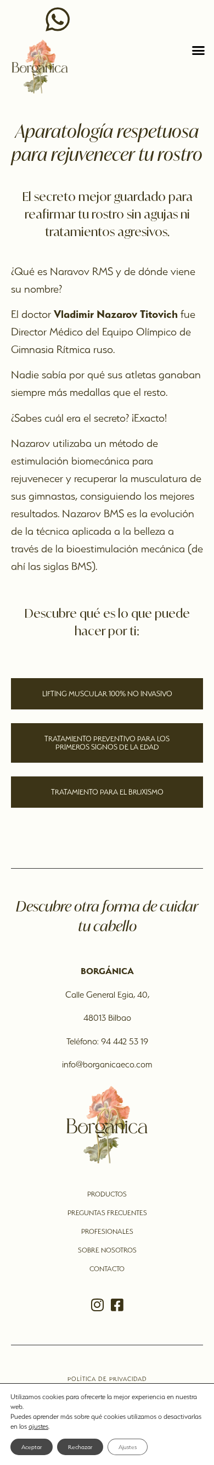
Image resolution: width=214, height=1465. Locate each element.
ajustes (38, 1426)
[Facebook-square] (117, 1305)
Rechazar (80, 1447)
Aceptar (31, 1447)
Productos (107, 1194)
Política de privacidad (107, 1378)
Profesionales (107, 1231)
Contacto (107, 1269)
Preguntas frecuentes (107, 1213)
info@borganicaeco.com (107, 1064)
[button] (198, 50)
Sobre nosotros (107, 1250)
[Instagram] (97, 1305)
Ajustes (128, 1447)
